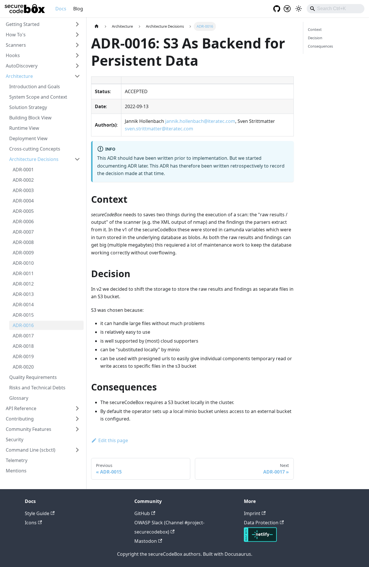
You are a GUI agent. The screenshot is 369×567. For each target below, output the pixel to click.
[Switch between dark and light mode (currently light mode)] (298, 8)
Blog (78, 8)
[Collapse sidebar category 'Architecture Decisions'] (77, 159)
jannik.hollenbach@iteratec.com (200, 121)
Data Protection (261, 522)
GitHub (142, 513)
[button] (43, 24)
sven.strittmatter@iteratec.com (159, 128)
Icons (31, 522)
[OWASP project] (287, 8)
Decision (315, 37)
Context (315, 29)
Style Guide (37, 513)
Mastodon (145, 541)
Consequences (320, 46)
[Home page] (96, 26)
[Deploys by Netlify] (260, 540)
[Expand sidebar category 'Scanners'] (77, 45)
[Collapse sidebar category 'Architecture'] (77, 76)
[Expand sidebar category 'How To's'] (77, 34)
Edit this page (113, 440)
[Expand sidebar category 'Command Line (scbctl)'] (77, 450)
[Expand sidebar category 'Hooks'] (77, 55)
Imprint (252, 513)
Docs (60, 8)
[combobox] (335, 8)
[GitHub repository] (275, 8)
